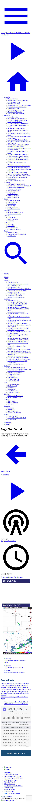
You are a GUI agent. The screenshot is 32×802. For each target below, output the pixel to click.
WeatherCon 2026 (12, 232)
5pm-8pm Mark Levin (13, 108)
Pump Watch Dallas (13, 207)
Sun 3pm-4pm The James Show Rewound (19, 176)
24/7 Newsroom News (14, 200)
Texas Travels (11, 205)
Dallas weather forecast (16, 601)
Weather (7, 211)
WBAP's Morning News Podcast (16, 184)
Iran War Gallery (12, 204)
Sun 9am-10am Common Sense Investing (19, 166)
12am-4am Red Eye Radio (15, 112)
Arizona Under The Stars (14, 229)
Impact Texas (11, 192)
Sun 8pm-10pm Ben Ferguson (16, 180)
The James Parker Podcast (15, 189)
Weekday (7, 97)
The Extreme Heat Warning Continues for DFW (16, 689)
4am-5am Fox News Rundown (16, 113)
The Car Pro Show (12, 194)
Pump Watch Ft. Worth (14, 209)
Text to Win (11, 224)
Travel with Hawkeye (13, 195)
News (6, 199)
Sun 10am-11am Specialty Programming (19, 167)
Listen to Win (11, 226)
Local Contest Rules (13, 227)
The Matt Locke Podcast (14, 190)
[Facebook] (7, 423)
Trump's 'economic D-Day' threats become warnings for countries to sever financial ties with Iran (15, 693)
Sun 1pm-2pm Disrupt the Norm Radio (18, 174)
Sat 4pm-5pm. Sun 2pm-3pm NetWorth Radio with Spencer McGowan (18, 145)
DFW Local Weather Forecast (15, 212)
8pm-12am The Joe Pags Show (16, 110)
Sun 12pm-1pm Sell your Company (17, 172)
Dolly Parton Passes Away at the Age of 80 (14, 687)
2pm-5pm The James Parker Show (17, 107)
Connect (6, 216)
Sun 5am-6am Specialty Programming (18, 158)
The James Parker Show (8, 541)
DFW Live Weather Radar (14, 214)
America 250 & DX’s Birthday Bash (17, 234)
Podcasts (7, 182)
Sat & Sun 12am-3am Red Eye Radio (17, 118)
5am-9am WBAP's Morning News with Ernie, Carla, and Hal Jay (18, 101)
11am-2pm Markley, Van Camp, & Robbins (19, 105)
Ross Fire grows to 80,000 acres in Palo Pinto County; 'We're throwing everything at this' (15, 684)
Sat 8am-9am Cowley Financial (16, 128)
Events (6, 231)
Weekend (7, 115)
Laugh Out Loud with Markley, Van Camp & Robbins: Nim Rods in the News (19, 186)
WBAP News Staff (12, 202)
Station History (11, 217)
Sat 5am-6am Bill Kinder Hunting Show (18, 123)
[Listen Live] (16, 490)
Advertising (10, 221)
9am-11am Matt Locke (14, 104)
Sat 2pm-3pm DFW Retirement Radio (17, 140)
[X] (7, 424)
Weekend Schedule (13, 117)
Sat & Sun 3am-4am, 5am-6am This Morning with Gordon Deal (17, 121)
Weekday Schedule (13, 99)
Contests (7, 222)
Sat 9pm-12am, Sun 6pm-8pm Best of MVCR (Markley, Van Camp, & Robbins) (18, 155)
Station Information (13, 219)
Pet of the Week (12, 236)
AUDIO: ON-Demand (13, 197)
